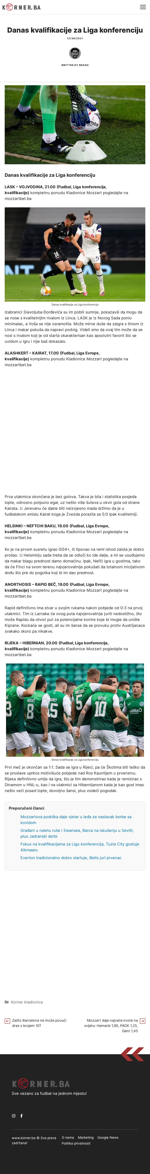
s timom (132, 323)
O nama (68, 1137)
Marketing (86, 1137)
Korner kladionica (27, 1002)
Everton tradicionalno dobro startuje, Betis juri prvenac (71, 857)
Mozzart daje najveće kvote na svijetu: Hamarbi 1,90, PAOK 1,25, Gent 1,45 (111, 1025)
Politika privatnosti (76, 1143)
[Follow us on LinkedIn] (21, 1116)
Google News (108, 1137)
